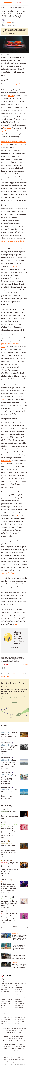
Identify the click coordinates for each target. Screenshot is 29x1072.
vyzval (3, 131)
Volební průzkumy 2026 (6, 983)
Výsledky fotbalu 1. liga (6, 999)
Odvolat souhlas (19, 1059)
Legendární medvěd (6, 896)
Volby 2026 (3, 981)
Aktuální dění (6, 732)
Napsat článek (14, 647)
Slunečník (14, 1038)
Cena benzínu (18, 1030)
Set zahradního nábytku (8, 1040)
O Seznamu (11, 1055)
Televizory (13, 1048)
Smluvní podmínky (21, 1055)
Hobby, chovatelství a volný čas (9, 825)
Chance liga (4, 997)
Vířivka (23, 1040)
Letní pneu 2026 (19, 1013)
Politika (3, 676)
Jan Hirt (17, 985)
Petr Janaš (6, 860)
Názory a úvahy (6, 899)
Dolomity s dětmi (5, 1023)
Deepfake (22, 673)
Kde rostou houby (10, 1030)
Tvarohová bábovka (19, 1003)
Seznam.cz (19, 2)
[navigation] (2, 2)
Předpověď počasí (21, 1028)
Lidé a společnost (7, 882)
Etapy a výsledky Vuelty (20, 983)
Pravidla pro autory (9, 1059)
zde (16, 624)
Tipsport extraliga (5, 1001)
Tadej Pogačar (18, 987)
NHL (2, 1007)
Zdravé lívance (18, 1001)
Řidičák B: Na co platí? (20, 1019)
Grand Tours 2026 (19, 991)
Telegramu (7, 128)
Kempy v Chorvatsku (6, 1013)
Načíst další (14, 926)
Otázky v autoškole (19, 1021)
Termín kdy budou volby (7, 987)
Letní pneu (23, 1046)
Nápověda (7, 1057)
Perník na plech (19, 1007)
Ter (2, 822)
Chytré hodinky (20, 1048)
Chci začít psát (13, 697)
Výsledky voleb (4, 985)
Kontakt (12, 1057)
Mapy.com (13, 1028)
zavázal (3, 399)
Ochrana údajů (20, 1057)
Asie (8, 676)
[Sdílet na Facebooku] (2, 668)
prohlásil (15, 408)
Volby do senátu (5, 989)
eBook (4, 25)
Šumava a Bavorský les (6, 1017)
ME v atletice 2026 (5, 1003)
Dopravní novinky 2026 (20, 1017)
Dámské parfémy (15, 1046)
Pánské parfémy (14, 1050)
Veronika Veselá (5, 879)
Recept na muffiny (19, 999)
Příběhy (4, 812)
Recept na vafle (19, 1005)
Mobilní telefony (20, 1044)
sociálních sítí (6, 461)
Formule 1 (3, 1005)
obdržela (11, 96)
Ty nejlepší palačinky (20, 997)
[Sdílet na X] (5, 668)
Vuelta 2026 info (19, 981)
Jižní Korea (15, 673)
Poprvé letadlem (5, 1015)
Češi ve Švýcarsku (5, 1019)
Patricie (3, 809)
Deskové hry (7, 1048)
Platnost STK (18, 1023)
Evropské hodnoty (12, 20)
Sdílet (10, 25)
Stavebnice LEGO (6, 1046)
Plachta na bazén (20, 1036)
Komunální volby (5, 991)
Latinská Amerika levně (6, 1021)
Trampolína (8, 1038)
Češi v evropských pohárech (14, 1032)
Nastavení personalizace (14, 1062)
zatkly (17, 515)
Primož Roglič (18, 989)
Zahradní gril (18, 1040)
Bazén (13, 1036)
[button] (14, 44)
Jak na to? (14, 702)
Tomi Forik (3, 841)
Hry (2, 914)
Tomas (2, 911)
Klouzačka (20, 1038)
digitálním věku (8, 573)
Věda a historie (6, 844)
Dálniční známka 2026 (20, 1015)
